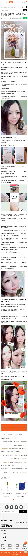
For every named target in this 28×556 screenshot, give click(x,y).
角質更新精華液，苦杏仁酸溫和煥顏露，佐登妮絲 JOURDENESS (13, 463)
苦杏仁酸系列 (20, 7)
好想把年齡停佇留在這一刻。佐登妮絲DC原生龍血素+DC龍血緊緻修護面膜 (15, 443)
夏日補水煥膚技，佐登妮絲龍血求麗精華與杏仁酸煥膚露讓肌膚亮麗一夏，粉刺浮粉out (14, 470)
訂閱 (23, 511)
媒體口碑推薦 (7, 7)
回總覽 (14, 429)
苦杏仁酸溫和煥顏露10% (11, 299)
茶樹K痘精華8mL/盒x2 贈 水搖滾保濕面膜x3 (20, 494)
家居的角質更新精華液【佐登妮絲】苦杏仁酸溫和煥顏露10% (13, 15)
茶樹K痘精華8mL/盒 (7, 493)
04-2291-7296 (6, 520)
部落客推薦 (13, 7)
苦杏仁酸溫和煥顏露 (10, 167)
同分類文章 (14, 426)
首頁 (2, 7)
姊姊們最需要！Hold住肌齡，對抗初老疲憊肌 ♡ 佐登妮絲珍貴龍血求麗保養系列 (14, 436)
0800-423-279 (6, 526)
